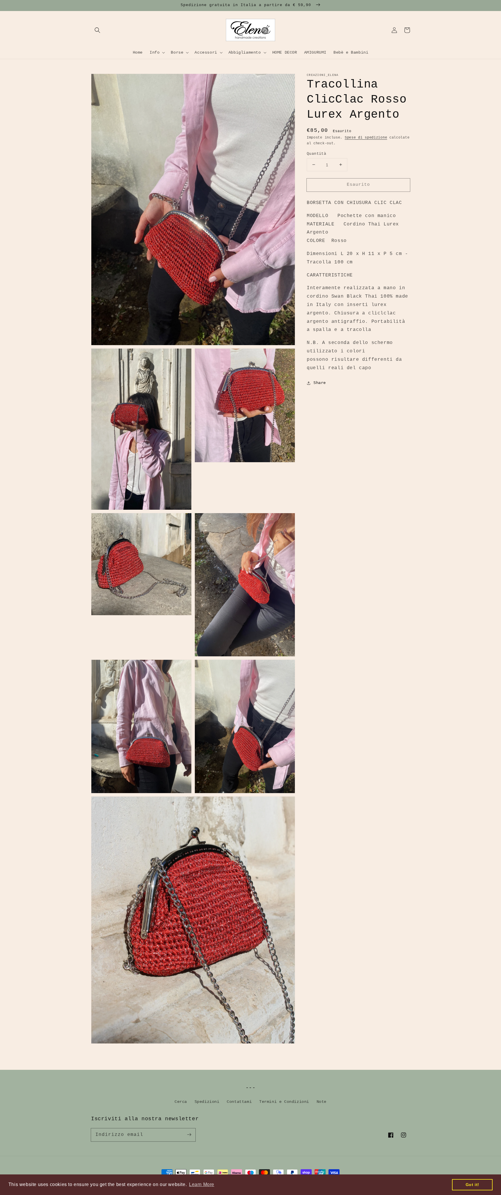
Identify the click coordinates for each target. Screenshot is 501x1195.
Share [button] (319, 382)
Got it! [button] (472, 1184)
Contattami (239, 1101)
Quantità (316, 153)
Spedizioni (207, 1101)
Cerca (181, 1101)
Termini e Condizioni (284, 1101)
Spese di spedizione (366, 138)
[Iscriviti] (189, 1134)
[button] (97, 30)
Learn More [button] (201, 1184)
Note (321, 1101)
